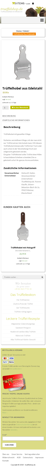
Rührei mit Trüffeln (23, 335)
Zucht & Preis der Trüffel (23, 304)
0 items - (22, 3)
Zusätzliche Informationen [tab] (16, 120)
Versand (8, 99)
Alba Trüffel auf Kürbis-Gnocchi (23, 339)
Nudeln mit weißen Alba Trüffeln (23, 332)
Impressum (39, 457)
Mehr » (4, 413)
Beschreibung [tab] (9, 116)
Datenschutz (28, 457)
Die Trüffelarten (23, 300)
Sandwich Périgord (23, 328)
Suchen (42, 277)
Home (18, 31)
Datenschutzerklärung (24, 424)
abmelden (14, 430)
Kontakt (5, 461)
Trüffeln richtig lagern (23, 312)
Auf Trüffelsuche (23, 308)
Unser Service (17, 454)
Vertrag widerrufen (32, 454)
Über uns (5, 454)
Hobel (25, 31)
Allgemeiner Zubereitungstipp (23, 324)
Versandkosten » (16, 369)
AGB (19, 457)
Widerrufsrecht (8, 457)
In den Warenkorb (21, 107)
